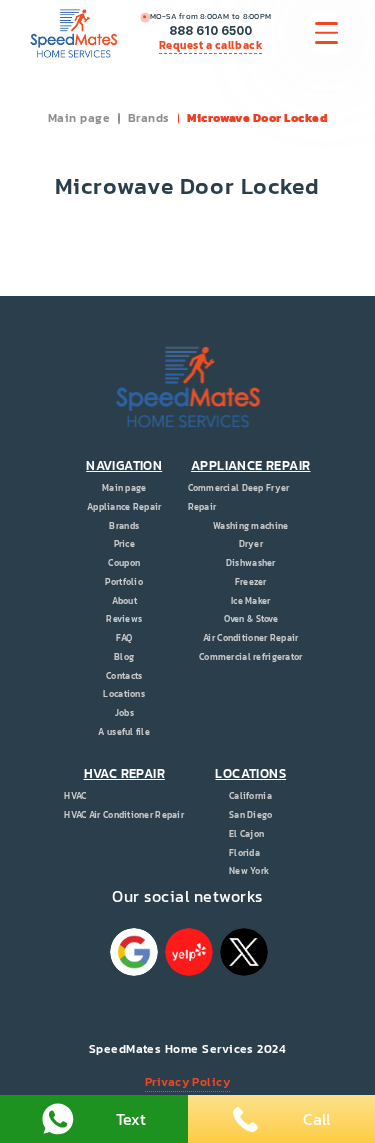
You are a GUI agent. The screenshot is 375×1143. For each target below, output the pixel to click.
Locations (124, 694)
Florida (244, 853)
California (250, 796)
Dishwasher (251, 563)
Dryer (251, 544)
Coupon (124, 563)
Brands (149, 118)
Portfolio (124, 582)
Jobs (124, 713)
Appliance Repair (124, 507)
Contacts (124, 676)
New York (249, 871)
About (124, 601)
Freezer (251, 582)
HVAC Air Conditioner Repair (124, 815)
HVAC (75, 796)
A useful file (124, 732)
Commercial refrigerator (250, 657)
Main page (79, 118)
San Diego (251, 815)
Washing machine (250, 526)
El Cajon (246, 834)
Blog (124, 657)
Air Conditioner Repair (250, 638)
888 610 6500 (210, 31)
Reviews (124, 619)
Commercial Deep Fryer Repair (239, 497)
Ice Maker (251, 601)
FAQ (124, 638)
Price (124, 544)
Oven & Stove (251, 619)
